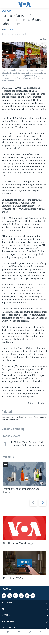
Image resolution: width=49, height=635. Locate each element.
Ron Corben (9, 29)
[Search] (41, 632)
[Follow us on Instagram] (21, 595)
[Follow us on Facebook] (4, 595)
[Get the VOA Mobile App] (24, 528)
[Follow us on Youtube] (15, 595)
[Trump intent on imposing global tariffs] (24, 474)
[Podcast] (32, 595)
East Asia (6, 11)
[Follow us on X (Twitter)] (9, 595)
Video (7, 457)
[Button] (43, 39)
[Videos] (19, 632)
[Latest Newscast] (7, 632)
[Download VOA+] (24, 563)
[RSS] (27, 595)
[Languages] (30, 632)
